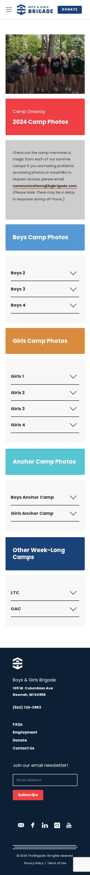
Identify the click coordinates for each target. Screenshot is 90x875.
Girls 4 (18, 425)
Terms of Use (56, 863)
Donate (70, 9)
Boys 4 (18, 305)
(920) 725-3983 (27, 707)
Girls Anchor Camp (32, 513)
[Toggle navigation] (8, 9)
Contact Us (23, 748)
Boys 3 (18, 289)
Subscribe (28, 794)
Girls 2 (18, 393)
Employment (25, 732)
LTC (15, 593)
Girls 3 (18, 409)
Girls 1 (17, 376)
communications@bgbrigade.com (45, 185)
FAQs (18, 724)
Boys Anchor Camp (32, 497)
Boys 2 (18, 273)
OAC (16, 609)
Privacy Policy (34, 863)
